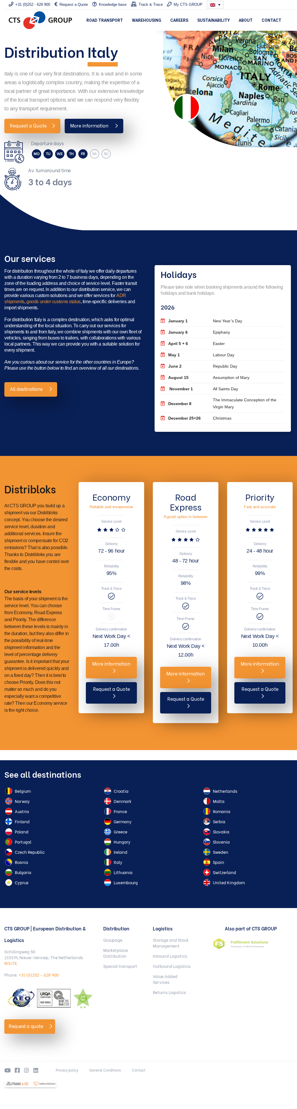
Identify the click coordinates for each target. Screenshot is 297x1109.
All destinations (27, 388)
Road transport (104, 20)
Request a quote (26, 1025)
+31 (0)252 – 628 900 (39, 975)
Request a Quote (28, 125)
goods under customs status (53, 301)
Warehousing (146, 20)
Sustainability (213, 20)
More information (90, 125)
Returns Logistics (169, 992)
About (246, 20)
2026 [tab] (168, 307)
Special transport (120, 966)
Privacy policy (67, 1069)
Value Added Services (165, 979)
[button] (215, 4)
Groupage (112, 940)
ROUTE (10, 963)
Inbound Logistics (170, 956)
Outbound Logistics (172, 966)
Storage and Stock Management (171, 943)
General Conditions (105, 1069)
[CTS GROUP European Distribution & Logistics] (40, 20)
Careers (179, 20)
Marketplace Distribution (115, 953)
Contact (271, 20)
